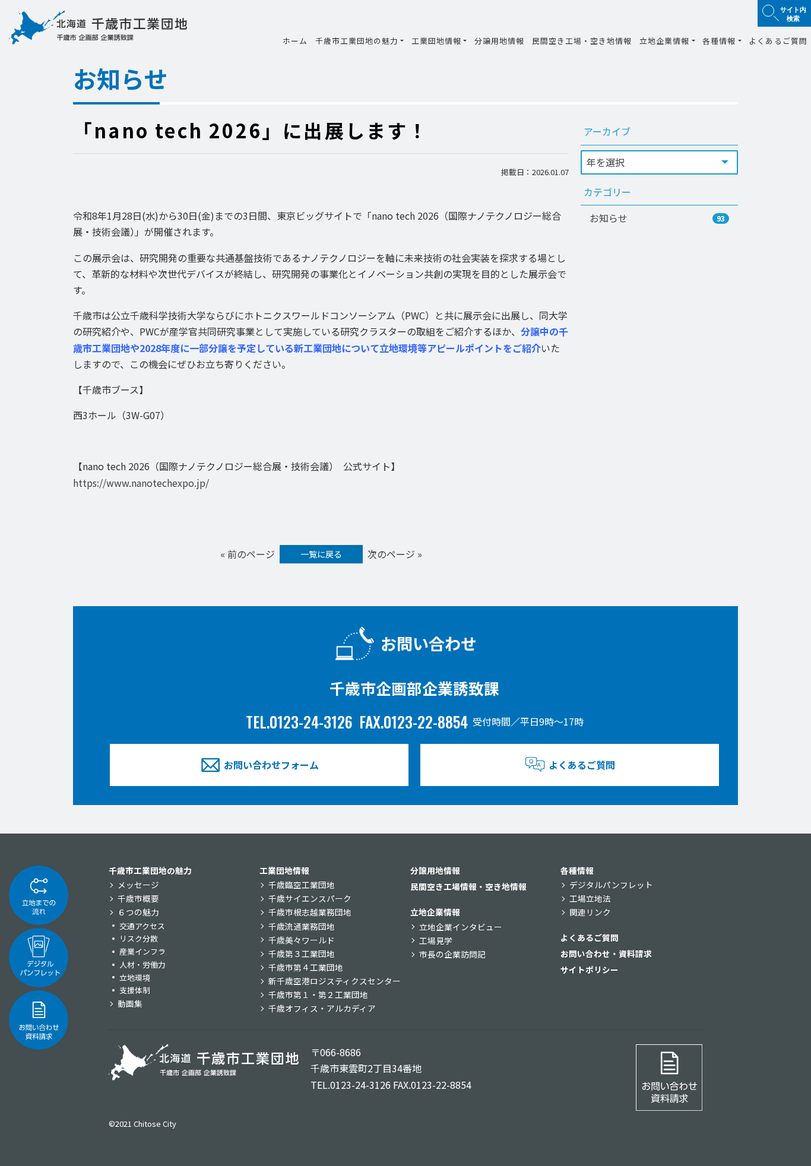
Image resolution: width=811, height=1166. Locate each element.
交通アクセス (142, 925)
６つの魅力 (138, 912)
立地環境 (134, 977)
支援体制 (134, 990)
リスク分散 (138, 938)
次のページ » (395, 554)
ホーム (295, 40)
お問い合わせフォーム (271, 765)
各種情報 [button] (719, 40)
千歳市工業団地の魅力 (150, 870)
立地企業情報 (435, 912)
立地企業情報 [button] (664, 40)
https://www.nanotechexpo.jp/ (141, 483)
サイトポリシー (589, 969)
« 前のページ (247, 554)
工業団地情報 (284, 870)
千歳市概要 (138, 898)
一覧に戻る (321, 554)
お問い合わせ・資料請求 (606, 953)
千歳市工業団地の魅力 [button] (356, 40)
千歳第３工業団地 (301, 953)
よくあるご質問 (778, 40)
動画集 (130, 1003)
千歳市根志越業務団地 (309, 912)
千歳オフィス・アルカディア (322, 1008)
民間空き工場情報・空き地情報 (468, 886)
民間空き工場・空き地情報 (582, 40)
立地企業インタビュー (460, 927)
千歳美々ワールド (301, 940)
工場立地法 (590, 898)
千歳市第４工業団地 (305, 967)
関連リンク (590, 912)
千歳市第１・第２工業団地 (318, 994)
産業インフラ (142, 951)
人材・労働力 (142, 964)
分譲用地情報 (499, 40)
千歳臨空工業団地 (301, 885)
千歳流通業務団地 (301, 926)
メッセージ (138, 885)
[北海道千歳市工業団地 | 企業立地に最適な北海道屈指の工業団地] (98, 28)
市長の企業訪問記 (452, 954)
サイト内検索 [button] (793, 13)
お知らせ (657, 218)
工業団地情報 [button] (436, 40)
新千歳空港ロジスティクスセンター (334, 981)
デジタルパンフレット (611, 885)
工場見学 (435, 940)
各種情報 (577, 870)
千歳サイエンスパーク (309, 898)
